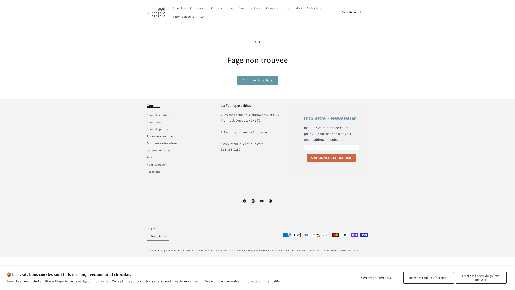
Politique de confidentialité (195, 250)
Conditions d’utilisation (307, 250)
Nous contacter (157, 165)
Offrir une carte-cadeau (162, 143)
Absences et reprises (160, 136)
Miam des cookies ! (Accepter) (429, 278)
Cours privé (154, 122)
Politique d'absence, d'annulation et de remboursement (260, 250)
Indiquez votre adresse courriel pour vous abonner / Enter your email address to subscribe (328, 133)
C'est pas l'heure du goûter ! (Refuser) (481, 278)
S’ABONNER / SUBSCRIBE (331, 158)
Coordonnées (221, 250)
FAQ (149, 158)
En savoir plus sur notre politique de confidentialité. (242, 281)
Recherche (153, 172)
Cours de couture (158, 115)
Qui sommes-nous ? (159, 151)
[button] (179, 8)
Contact (153, 105)
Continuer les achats (257, 80)
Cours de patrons (158, 129)
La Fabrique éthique (165, 250)
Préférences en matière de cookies (342, 250)
